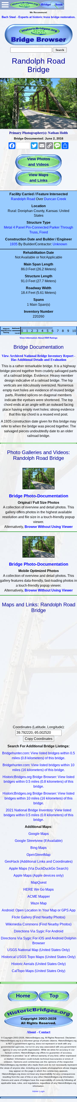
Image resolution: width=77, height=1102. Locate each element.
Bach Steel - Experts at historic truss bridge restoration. (39, 17)
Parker (54, 227)
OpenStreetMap (38, 854)
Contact (44, 1032)
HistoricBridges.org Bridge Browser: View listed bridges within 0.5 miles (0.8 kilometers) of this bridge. (38, 781)
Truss (33, 232)
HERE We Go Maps (38, 889)
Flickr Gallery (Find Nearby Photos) (38, 917)
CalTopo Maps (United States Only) (38, 971)
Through (66, 227)
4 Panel (19, 227)
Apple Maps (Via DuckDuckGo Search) (38, 868)
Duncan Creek (55, 199)
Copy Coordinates (38, 739)
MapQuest (38, 882)
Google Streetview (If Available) (38, 841)
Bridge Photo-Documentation (38, 496)
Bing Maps (38, 848)
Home (23, 996)
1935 (14, 244)
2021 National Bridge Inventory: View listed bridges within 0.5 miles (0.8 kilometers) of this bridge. (38, 815)
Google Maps (38, 834)
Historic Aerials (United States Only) (38, 964)
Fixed (43, 232)
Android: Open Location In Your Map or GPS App (39, 910)
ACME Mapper (38, 896)
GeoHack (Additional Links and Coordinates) (39, 861)
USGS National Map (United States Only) (38, 950)
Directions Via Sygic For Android (38, 931)
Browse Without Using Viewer (49, 527)
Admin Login (38, 1091)
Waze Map (39, 903)
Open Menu (5, 5)
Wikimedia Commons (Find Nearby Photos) (38, 924)
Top (54, 996)
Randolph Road (23, 199)
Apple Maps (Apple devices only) (38, 875)
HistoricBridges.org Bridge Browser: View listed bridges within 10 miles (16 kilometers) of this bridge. (38, 798)
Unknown (60, 244)
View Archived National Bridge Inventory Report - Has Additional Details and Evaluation (38, 357)
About (31, 1032)
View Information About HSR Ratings (39, 338)
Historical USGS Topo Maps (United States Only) (38, 957)
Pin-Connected (37, 227)
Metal (8, 227)
